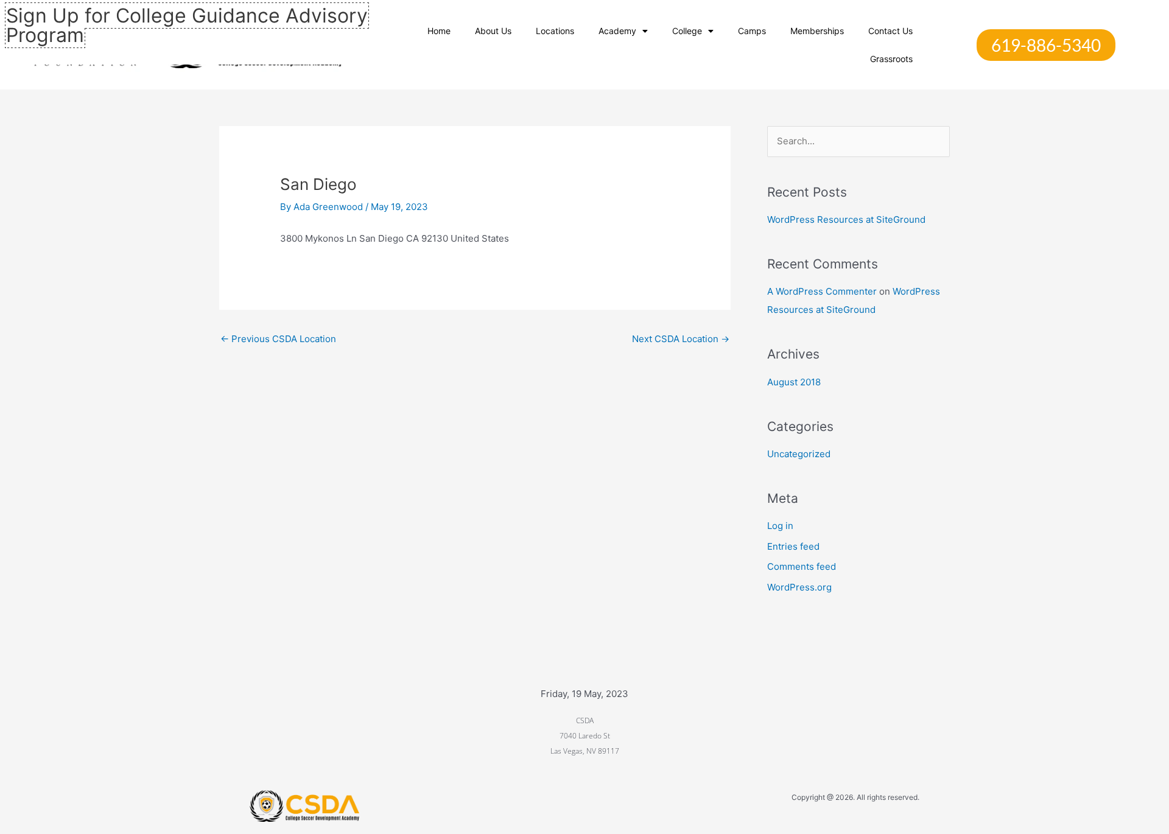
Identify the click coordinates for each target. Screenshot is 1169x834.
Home (439, 31)
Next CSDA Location (680, 339)
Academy (617, 31)
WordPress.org (799, 587)
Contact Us (890, 31)
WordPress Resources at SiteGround (846, 219)
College (687, 31)
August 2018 (794, 382)
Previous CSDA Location (278, 339)
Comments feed (801, 566)
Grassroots (891, 59)
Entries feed (793, 546)
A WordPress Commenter (822, 291)
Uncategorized (798, 454)
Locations (555, 31)
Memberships (817, 31)
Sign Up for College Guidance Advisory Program (187, 25)
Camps (752, 31)
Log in (780, 525)
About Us (493, 31)
